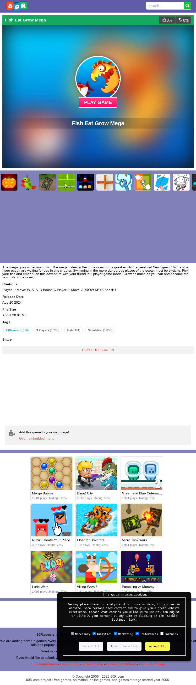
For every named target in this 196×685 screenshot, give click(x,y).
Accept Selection (124, 646)
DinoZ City (85, 493)
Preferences (149, 634)
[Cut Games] (162, 182)
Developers (69, 664)
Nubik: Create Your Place (51, 540)
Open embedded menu (36, 438)
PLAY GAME (98, 102)
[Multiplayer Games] (143, 182)
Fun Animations (44, 664)
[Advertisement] (98, 386)
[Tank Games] (47, 182)
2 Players (17, 330)
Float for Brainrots (90, 540)
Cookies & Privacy (121, 664)
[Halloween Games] (9, 182)
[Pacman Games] (85, 182)
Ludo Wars (40, 587)
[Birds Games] (28, 182)
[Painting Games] (181, 182)
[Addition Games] (104, 182)
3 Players (47, 330)
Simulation (100, 330)
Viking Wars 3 (87, 587)
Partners (171, 634)
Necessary (82, 634)
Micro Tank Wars (134, 540)
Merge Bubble (42, 493)
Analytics (104, 634)
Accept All (157, 646)
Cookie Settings (152, 664)
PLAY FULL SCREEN (98, 350)
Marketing (125, 634)
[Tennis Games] (66, 182)
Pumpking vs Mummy (138, 587)
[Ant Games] (123, 182)
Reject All (91, 646)
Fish (73, 330)
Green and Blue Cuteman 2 (142, 493)
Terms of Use (92, 664)
